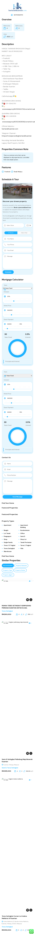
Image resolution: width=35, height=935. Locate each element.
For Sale (6, 581)
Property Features (21, 565)
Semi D (22, 536)
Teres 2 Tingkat (25, 545)
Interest (6, 292)
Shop (5, 539)
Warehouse (7, 551)
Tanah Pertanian (25, 542)
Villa (21, 548)
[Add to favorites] (27, 599)
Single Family (8, 542)
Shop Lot (23, 539)
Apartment (7, 525)
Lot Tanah (7, 533)
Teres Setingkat (9, 548)
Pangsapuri (7, 536)
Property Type (7, 570)
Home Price (7, 306)
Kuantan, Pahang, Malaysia (11, 765)
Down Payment (8, 319)
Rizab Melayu (18, 172)
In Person (10, 233)
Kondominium (25, 530)
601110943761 (18, 15)
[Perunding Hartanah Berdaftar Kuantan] (17, 7)
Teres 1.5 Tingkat (9, 545)
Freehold (7, 172)
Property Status (20, 570)
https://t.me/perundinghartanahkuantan (17, 136)
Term (5, 285)
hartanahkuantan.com (10, 129)
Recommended (7, 565)
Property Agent (8, 575)
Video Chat (24, 233)
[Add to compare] (30, 599)
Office (22, 533)
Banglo (6, 530)
